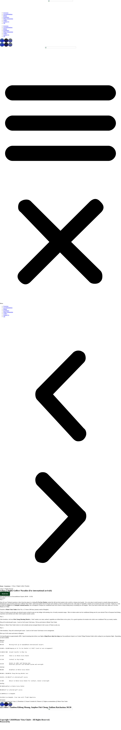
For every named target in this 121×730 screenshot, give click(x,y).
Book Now (5, 594)
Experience (6, 17)
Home (1, 586)
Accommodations (7, 14)
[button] (60, 182)
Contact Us (6, 21)
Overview (5, 12)
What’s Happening (8, 18)
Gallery (5, 20)
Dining (5, 15)
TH (4, 23)
